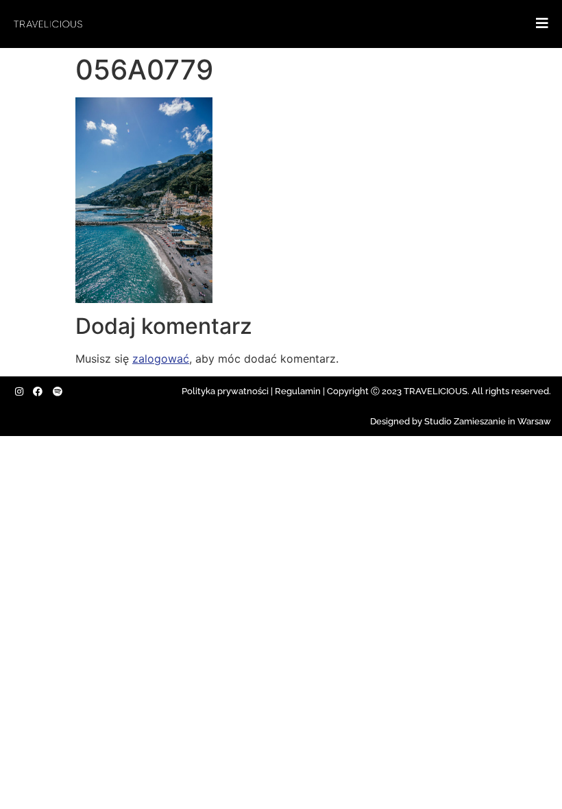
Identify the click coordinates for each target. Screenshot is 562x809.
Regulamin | (300, 391)
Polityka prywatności (225, 391)
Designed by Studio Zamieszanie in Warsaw (460, 421)
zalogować (160, 358)
